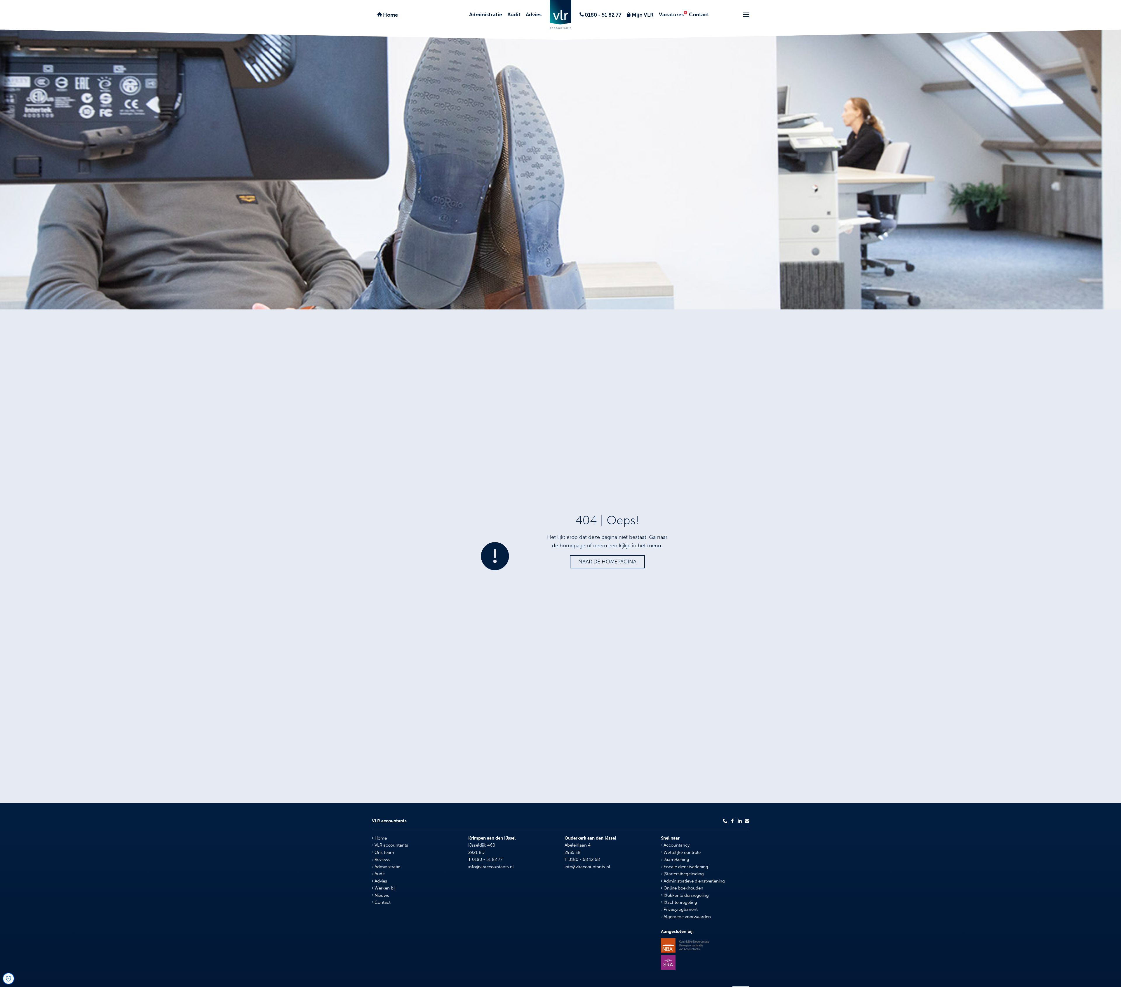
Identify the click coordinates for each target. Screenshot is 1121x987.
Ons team (383, 852)
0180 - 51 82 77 (603, 15)
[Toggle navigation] (746, 15)
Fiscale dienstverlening (685, 866)
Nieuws (381, 895)
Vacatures (671, 14)
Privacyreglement (680, 909)
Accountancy (676, 845)
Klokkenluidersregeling (685, 895)
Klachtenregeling (679, 902)
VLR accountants (390, 845)
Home (390, 15)
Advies (534, 14)
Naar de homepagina (607, 561)
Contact (699, 14)
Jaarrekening (675, 859)
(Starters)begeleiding (683, 873)
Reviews (381, 859)
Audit (514, 14)
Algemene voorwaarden (686, 916)
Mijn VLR (642, 15)
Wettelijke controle (681, 852)
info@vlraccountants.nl (491, 866)
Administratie (485, 14)
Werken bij (384, 888)
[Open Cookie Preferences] (8, 978)
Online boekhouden (682, 888)
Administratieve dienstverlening (693, 881)
